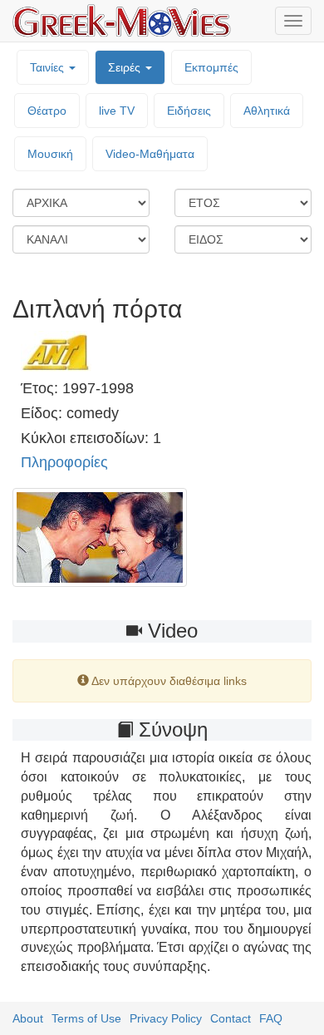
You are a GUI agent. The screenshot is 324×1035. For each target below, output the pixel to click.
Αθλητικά (266, 110)
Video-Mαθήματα (150, 153)
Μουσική (50, 153)
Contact (230, 1018)
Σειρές (126, 67)
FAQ (270, 1018)
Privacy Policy (166, 1018)
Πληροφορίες (64, 462)
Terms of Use (86, 1018)
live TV (117, 110)
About (27, 1018)
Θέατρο (46, 110)
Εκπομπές (211, 67)
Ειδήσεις (189, 110)
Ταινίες (48, 67)
